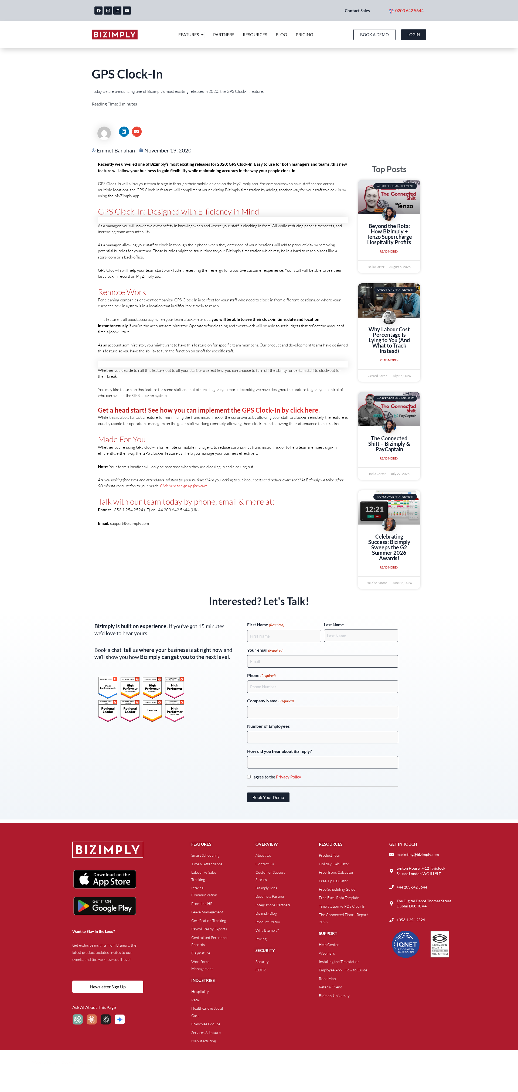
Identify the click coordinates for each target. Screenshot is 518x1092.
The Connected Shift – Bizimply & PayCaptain (389, 443)
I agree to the (276, 776)
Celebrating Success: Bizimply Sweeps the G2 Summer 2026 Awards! (389, 547)
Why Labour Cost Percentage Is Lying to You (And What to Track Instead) (389, 340)
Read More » (389, 251)
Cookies (68, 1062)
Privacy (86, 1062)
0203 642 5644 (409, 10)
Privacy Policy (288, 776)
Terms (102, 1062)
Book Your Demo (268, 797)
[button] (124, 132)
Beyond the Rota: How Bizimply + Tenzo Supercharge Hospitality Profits (389, 234)
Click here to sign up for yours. (184, 485)
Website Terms (44, 1062)
